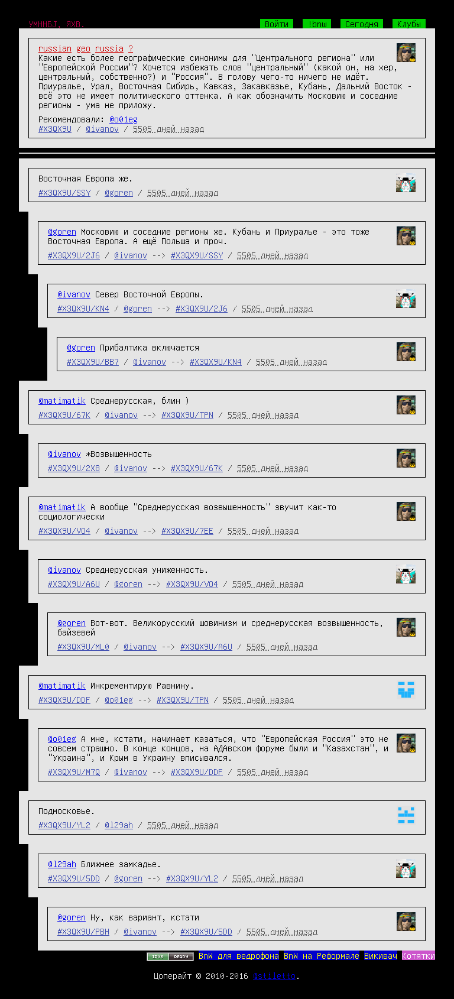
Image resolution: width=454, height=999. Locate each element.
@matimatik (62, 400)
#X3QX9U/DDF (64, 699)
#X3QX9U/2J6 (74, 255)
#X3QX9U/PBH (83, 931)
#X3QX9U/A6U (74, 583)
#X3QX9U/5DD (74, 878)
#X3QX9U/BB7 (93, 361)
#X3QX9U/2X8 (74, 467)
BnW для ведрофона (239, 955)
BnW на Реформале (321, 955)
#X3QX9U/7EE (187, 530)
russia (109, 48)
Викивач (380, 955)
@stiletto (274, 975)
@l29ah (119, 824)
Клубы (409, 23)
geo (83, 48)
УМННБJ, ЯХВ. (56, 23)
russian (55, 48)
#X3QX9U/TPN (187, 414)
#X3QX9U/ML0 (83, 646)
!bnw (316, 23)
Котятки (418, 955)
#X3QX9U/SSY (64, 192)
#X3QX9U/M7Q (74, 771)
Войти (276, 23)
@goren (119, 192)
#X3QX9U (55, 128)
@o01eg (123, 119)
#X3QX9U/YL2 (64, 824)
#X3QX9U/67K (64, 414)
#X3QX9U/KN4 (83, 308)
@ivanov (102, 128)
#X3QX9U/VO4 (64, 530)
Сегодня (361, 23)
